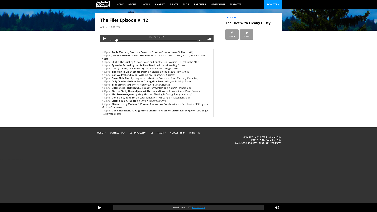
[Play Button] (99, 207)
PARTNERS (200, 4)
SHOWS (145, 4)
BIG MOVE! (236, 4)
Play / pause (104, 38)
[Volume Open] (277, 207)
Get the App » (158, 132)
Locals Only (198, 207)
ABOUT (132, 4)
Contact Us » (118, 132)
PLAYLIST (159, 4)
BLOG (186, 4)
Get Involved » (138, 132)
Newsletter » (178, 132)
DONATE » (273, 4)
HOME (120, 4)
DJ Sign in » (195, 132)
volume (210, 38)
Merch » (101, 132)
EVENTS (174, 4)
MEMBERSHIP (218, 4)
